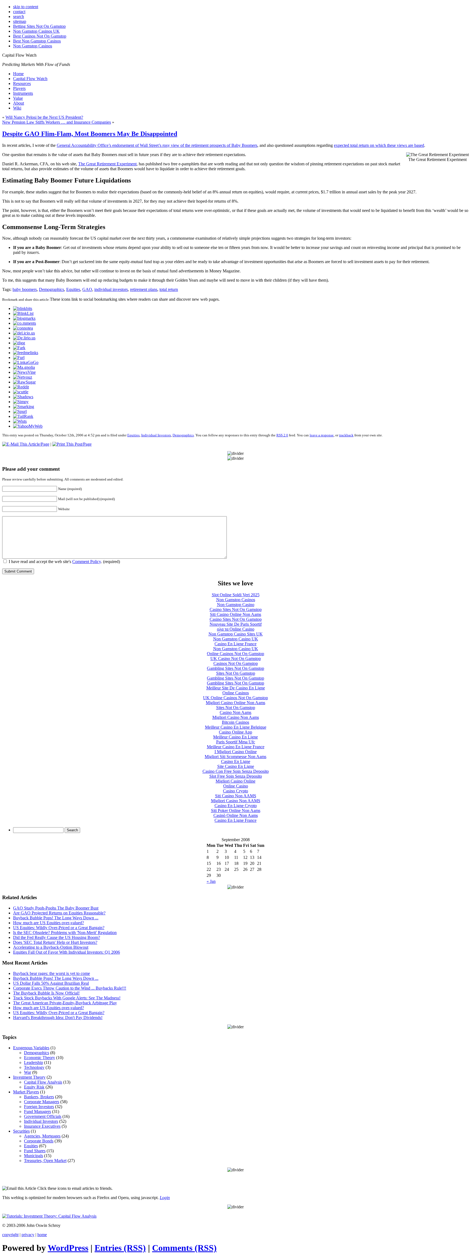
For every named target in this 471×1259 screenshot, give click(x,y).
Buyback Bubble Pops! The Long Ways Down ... (55, 918)
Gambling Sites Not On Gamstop (235, 668)
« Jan (211, 881)
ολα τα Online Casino (235, 629)
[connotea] (23, 328)
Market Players (26, 1092)
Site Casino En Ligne (235, 766)
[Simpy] (21, 401)
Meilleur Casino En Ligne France (235, 746)
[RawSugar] (24, 382)
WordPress (68, 1248)
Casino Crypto (235, 791)
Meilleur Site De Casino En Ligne (235, 688)
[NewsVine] (24, 372)
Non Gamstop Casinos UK (36, 31)
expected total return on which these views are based (379, 145)
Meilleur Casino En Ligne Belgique (235, 727)
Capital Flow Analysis (43, 1082)
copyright (10, 1234)
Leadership (33, 1062)
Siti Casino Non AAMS (235, 795)
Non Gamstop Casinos (32, 46)
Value (18, 98)
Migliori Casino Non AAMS (235, 800)
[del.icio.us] (24, 333)
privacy (28, 1234)
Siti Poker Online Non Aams (235, 810)
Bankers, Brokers (39, 1096)
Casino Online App (235, 732)
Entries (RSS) (120, 1248)
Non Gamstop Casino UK (235, 639)
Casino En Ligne (235, 761)
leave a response (322, 435)
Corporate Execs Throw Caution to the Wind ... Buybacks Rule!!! (69, 988)
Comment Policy (86, 561)
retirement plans (143, 289)
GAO (87, 289)
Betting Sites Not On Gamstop (39, 26)
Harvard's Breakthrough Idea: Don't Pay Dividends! (57, 1017)
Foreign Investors (39, 1106)
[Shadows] (23, 396)
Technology (34, 1067)
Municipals (33, 1155)
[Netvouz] (22, 377)
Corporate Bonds (38, 1141)
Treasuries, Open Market (45, 1160)
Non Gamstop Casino (235, 604)
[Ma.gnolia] (24, 367)
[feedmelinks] (25, 352)
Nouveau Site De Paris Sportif (236, 624)
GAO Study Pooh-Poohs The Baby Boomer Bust (55, 908)
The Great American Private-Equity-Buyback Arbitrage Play (65, 1002)
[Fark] (19, 347)
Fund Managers (37, 1111)
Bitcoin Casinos (235, 722)
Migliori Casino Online (235, 781)
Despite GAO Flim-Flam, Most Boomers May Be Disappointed (89, 133)
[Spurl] (20, 411)
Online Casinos (235, 693)
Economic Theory (39, 1057)
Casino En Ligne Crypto (236, 805)
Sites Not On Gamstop (235, 673)
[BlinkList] (23, 313)
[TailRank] (23, 416)
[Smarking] (23, 406)
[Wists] (20, 421)
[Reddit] (21, 387)
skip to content (25, 6)
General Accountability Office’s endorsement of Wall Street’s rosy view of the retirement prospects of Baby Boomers (157, 145)
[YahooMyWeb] (28, 426)
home (42, 1234)
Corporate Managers (41, 1101)
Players (19, 88)
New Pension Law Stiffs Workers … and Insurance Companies (56, 122)
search (18, 16)
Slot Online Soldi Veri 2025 (235, 594)
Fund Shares (35, 1150)
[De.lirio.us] (24, 338)
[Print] (72, 444)
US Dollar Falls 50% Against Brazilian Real (51, 983)
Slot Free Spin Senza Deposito (235, 776)
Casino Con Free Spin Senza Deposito (236, 771)
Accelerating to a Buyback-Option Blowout (50, 947)
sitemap (19, 21)
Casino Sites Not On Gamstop (236, 609)
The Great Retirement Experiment (107, 164)
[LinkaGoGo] (25, 362)
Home (18, 73)
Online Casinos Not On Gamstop (235, 653)
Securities (21, 1131)
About (18, 103)
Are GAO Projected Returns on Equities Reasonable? (59, 913)
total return (168, 289)
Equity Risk (34, 1087)
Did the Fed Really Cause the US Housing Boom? (56, 937)
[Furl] (19, 357)
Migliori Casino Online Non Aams (235, 702)
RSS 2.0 (282, 435)
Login (165, 1197)
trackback (346, 435)
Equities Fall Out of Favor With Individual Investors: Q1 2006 (66, 952)
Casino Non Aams (235, 712)
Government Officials (42, 1116)
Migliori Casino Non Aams (235, 717)
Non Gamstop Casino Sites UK (236, 634)
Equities (73, 289)
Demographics (51, 289)
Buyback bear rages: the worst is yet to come (51, 973)
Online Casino (235, 786)
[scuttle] (20, 392)
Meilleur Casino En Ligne (235, 737)
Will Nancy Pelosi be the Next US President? (44, 117)
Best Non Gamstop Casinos (37, 41)
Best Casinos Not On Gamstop (39, 36)
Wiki (17, 108)
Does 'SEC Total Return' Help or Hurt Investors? (55, 942)
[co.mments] (24, 323)
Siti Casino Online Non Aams (235, 614)
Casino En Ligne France (235, 643)
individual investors (111, 289)
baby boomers (25, 289)
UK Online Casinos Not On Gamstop (235, 697)
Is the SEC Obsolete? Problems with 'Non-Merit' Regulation (65, 932)
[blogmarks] (24, 318)
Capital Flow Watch (30, 78)
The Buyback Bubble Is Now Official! (46, 993)
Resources (22, 83)
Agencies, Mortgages (42, 1136)
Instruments (23, 93)
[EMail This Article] (25, 444)
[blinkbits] (22, 308)
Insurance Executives (42, 1126)
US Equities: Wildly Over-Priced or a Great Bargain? (58, 927)
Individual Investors (156, 435)
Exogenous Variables (31, 1047)
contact (19, 11)
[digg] (19, 342)
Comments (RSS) (184, 1248)
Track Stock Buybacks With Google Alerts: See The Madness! (66, 998)
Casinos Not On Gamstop (235, 663)
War (27, 1072)
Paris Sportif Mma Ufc (235, 742)
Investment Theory (29, 1077)
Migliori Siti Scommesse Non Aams (235, 756)
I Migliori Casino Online (236, 751)
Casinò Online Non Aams (235, 815)
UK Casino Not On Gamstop (235, 658)
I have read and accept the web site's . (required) (64, 561)
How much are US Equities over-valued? (48, 922)
